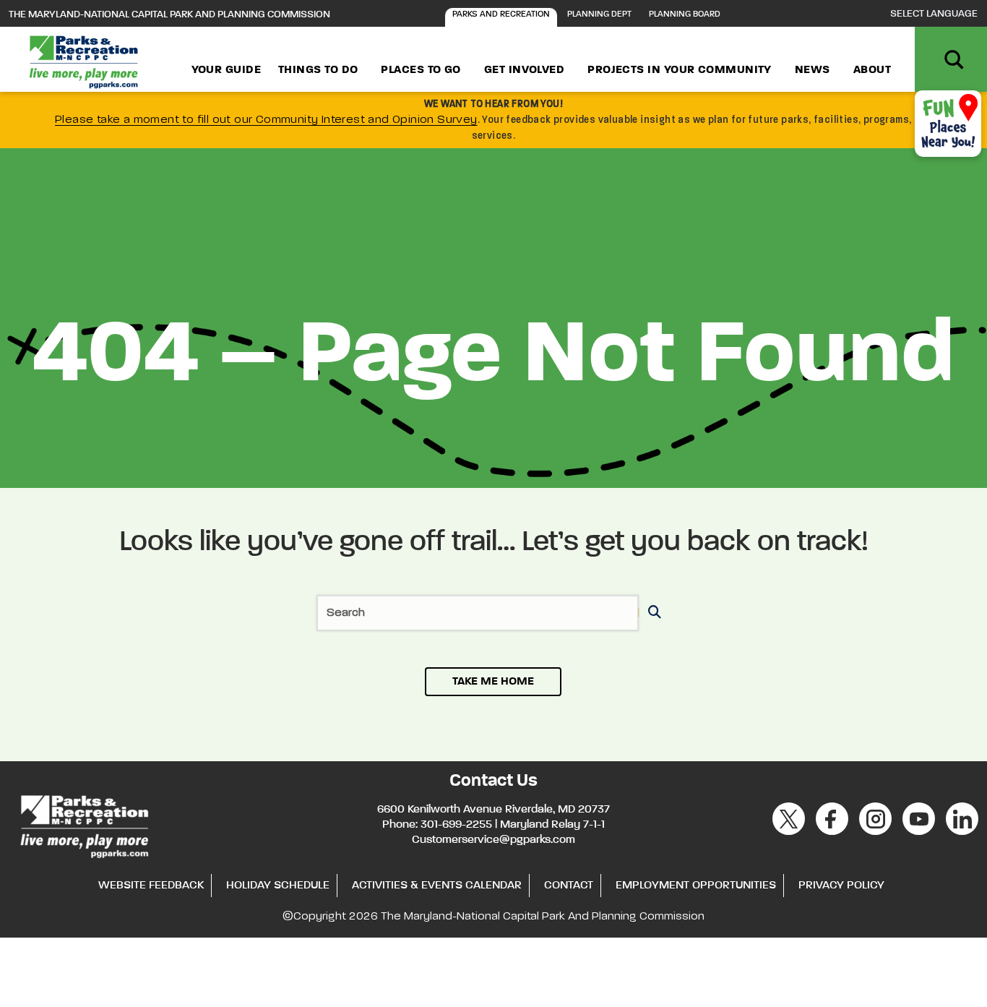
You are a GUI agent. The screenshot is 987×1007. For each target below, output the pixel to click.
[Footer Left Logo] (83, 824)
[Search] (652, 613)
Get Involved (524, 70)
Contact (568, 885)
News (812, 70)
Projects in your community (679, 70)
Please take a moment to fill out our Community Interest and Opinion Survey (266, 120)
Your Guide (226, 70)
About (872, 70)
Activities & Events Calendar (437, 885)
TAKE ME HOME (493, 681)
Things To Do (318, 70)
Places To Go (420, 70)
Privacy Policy (841, 885)
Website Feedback (151, 885)
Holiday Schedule (277, 885)
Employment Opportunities (696, 885)
